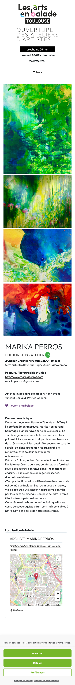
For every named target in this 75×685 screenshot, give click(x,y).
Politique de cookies (23, 680)
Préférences (37, 672)
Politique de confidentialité (46, 680)
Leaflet (31, 605)
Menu (39, 72)
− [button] (58, 599)
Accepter (37, 653)
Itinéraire (18, 610)
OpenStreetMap (44, 605)
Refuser (37, 662)
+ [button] (58, 593)
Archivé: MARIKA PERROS (32, 538)
